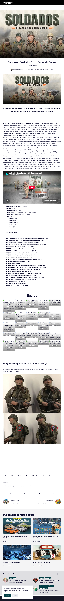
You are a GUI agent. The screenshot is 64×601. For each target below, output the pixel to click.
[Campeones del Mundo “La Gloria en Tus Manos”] (47, 525)
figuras (13, 486)
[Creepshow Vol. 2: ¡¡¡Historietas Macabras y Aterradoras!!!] (5, 580)
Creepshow (13, 578)
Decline (15, 595)
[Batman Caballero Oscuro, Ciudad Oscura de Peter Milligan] (35, 580)
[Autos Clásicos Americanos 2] (47, 552)
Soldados (22, 486)
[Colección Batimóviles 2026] (17, 552)
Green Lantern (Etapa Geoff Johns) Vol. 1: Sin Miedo (49, 591)
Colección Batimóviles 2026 (11, 562)
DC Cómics (48, 578)
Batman (42, 578)
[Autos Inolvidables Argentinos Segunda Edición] (17, 525)
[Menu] (60, 2)
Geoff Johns (50, 586)
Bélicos (6, 486)
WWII (29, 486)
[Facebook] (10, 493)
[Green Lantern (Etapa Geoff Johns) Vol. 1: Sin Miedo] (35, 589)
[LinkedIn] (53, 493)
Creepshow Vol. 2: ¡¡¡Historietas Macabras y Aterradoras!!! (18, 581)
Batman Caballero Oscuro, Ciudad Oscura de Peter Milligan (49, 581)
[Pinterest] (39, 493)
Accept (7, 595)
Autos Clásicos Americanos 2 (42, 562)
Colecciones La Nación (47, 69)
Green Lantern (43, 588)
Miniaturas (38, 69)
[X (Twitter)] (25, 493)
